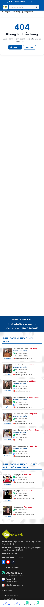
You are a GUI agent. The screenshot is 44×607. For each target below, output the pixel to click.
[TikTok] (13, 562)
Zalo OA (10, 579)
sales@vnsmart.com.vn (25, 324)
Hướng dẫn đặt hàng (10, 599)
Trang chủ (7, 12)
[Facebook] (3, 562)
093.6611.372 (25, 319)
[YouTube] (8, 562)
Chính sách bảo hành (10, 595)
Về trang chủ (15, 47)
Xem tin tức (29, 47)
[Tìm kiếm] (36, 7)
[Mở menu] (41, 7)
